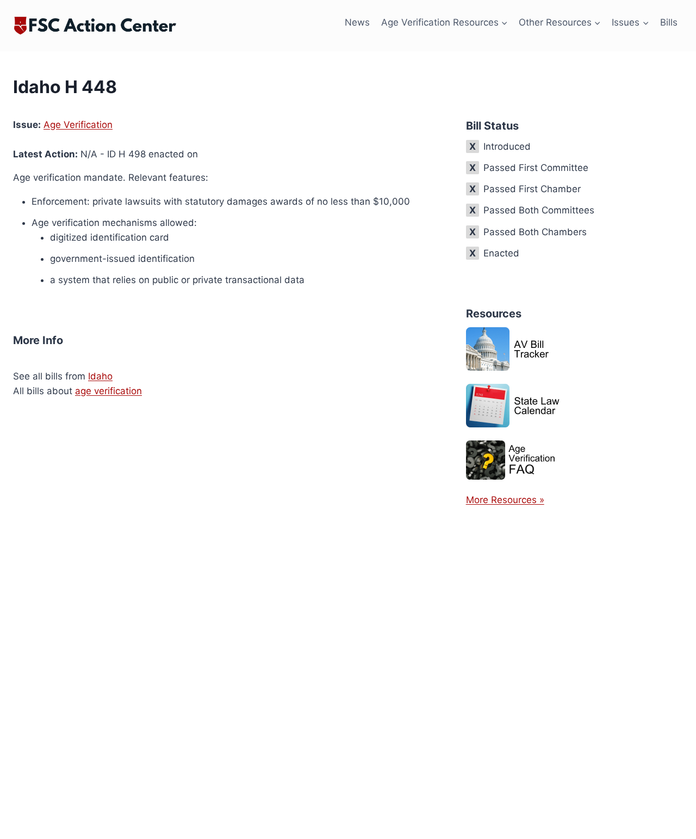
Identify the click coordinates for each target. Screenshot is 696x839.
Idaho (100, 376)
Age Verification (78, 124)
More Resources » (505, 499)
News (357, 22)
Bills (669, 22)
